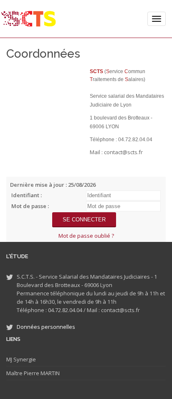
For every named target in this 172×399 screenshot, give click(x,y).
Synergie (24, 359)
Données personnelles (46, 326)
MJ (9, 359)
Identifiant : (26, 195)
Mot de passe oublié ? (86, 235)
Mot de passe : (30, 206)
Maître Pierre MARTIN (33, 373)
